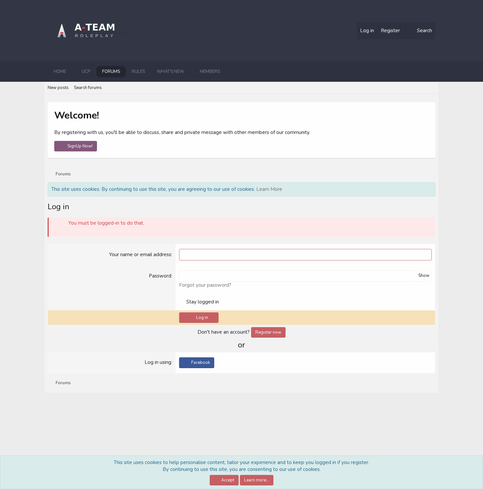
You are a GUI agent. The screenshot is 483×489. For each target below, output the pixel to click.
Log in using (158, 362)
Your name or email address (140, 254)
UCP (86, 72)
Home (60, 72)
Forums (111, 72)
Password (160, 276)
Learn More (269, 189)
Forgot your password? (205, 285)
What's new (170, 72)
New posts (58, 88)
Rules (138, 72)
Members (210, 72)
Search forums (88, 88)
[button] (71, 71)
